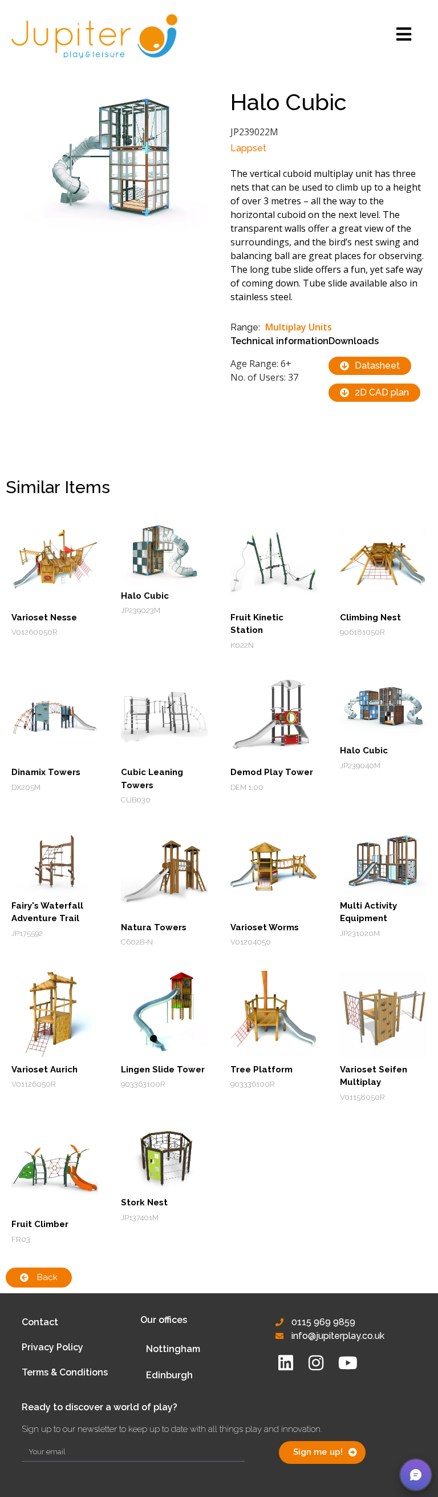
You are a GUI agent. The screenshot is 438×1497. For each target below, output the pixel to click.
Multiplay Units (298, 327)
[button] (415, 1474)
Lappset (248, 148)
